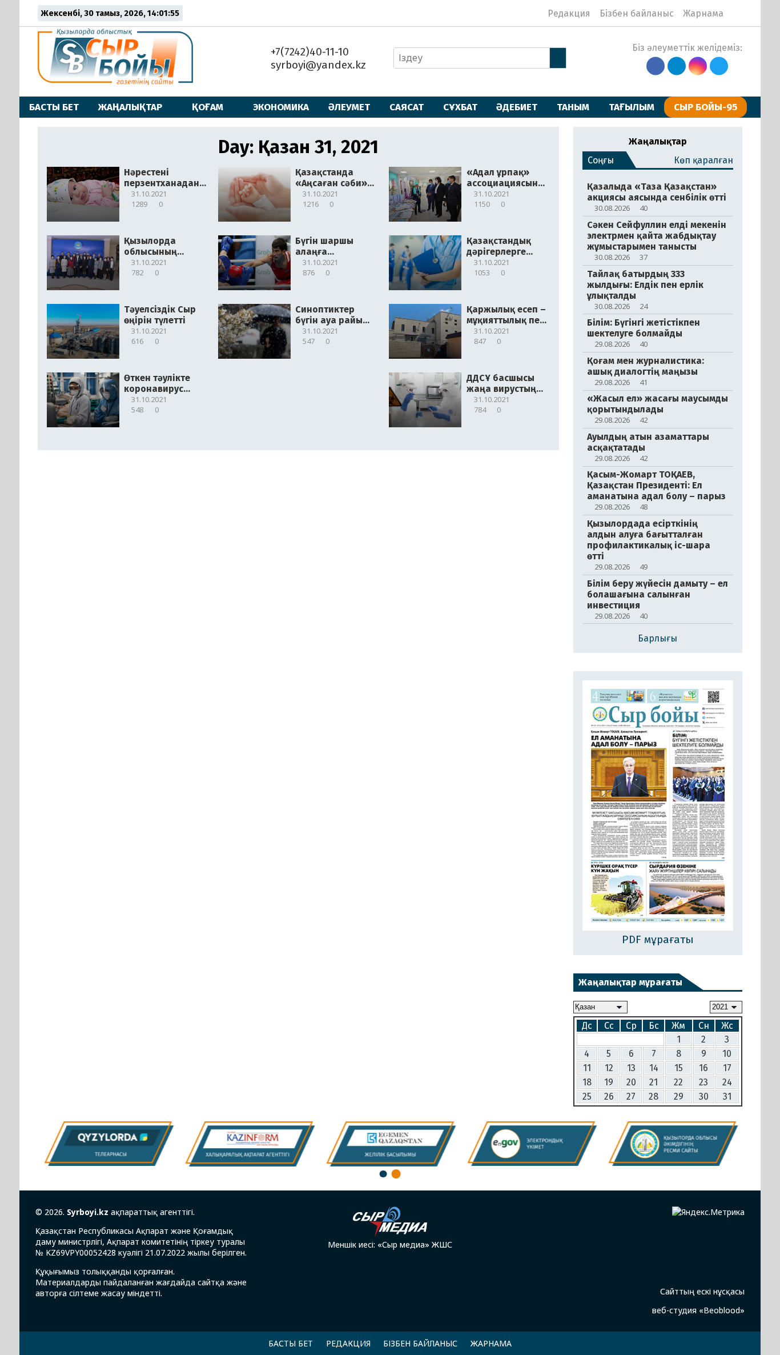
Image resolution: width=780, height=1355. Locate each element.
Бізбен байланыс (637, 13)
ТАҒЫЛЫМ (631, 107)
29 (678, 1096)
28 (653, 1096)
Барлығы (657, 638)
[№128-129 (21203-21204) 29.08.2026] (657, 806)
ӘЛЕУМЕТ (349, 107)
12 (609, 1068)
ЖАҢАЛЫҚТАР (130, 107)
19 (608, 1082)
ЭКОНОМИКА (281, 107)
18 (587, 1082)
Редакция (569, 13)
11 (587, 1068)
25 (587, 1096)
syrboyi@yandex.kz (317, 64)
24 (727, 1082)
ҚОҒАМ (207, 107)
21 (653, 1082)
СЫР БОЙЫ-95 (705, 107)
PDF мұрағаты (658, 939)
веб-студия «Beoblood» (698, 1310)
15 (678, 1068)
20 (631, 1082)
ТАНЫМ (573, 107)
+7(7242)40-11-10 (308, 51)
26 (609, 1096)
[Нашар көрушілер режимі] (735, 13)
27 (631, 1096)
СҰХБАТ (460, 107)
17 (727, 1068)
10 (726, 1053)
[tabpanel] (672, 1144)
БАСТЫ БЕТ (54, 107)
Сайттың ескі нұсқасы (702, 1291)
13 (631, 1068)
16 (703, 1068)
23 (703, 1082)
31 (727, 1096)
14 (653, 1068)
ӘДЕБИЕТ (516, 107)
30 (704, 1096)
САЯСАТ (406, 107)
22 (678, 1082)
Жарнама (703, 13)
